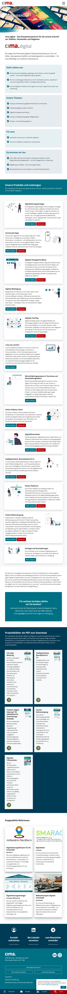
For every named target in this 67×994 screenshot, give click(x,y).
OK (63, 987)
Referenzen (41, 224)
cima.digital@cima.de (22, 613)
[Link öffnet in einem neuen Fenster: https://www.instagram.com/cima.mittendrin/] (60, 955)
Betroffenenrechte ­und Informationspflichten (19, 982)
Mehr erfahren (30, 224)
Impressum (8, 977)
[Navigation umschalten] (63, 3)
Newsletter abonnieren (33, 967)
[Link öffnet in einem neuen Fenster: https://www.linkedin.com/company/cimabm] (54, 955)
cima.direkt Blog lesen (48, 972)
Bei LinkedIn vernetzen (19, 972)
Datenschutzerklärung (12, 980)
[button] (19, 677)
